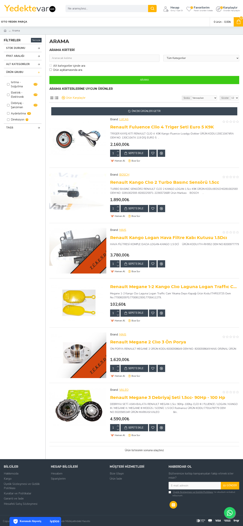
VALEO (124, 390)
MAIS (122, 230)
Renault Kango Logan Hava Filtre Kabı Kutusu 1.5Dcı (168, 237)
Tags (9, 127)
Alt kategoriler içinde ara (69, 66)
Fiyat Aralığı (15, 56)
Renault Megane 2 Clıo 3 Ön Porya (148, 342)
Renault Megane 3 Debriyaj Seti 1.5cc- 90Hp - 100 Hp (167, 397)
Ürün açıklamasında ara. (68, 70)
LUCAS (124, 119)
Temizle (36, 40)
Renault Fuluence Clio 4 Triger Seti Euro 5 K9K (162, 127)
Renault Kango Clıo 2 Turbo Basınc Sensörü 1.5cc (164, 182)
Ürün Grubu (14, 72)
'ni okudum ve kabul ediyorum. (203, 494)
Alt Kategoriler (18, 64)
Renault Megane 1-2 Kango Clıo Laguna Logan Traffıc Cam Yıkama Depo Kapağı (174, 286)
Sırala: (187, 97)
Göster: (225, 97)
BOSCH (124, 175)
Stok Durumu (15, 48)
